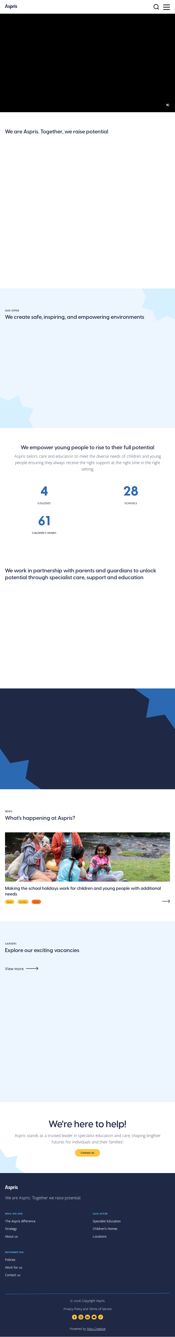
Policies (10, 1259)
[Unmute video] (168, 105)
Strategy (11, 1228)
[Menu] (166, 7)
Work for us (13, 1267)
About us (14, 224)
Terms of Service (100, 1308)
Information (14, 1252)
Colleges (69, 426)
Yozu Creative (96, 1328)
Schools (12, 426)
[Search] (156, 7)
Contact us (87, 1153)
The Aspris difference (128, 227)
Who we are (14, 1213)
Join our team (74, 224)
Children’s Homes (105, 1228)
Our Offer (100, 1213)
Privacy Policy (73, 1308)
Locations (14, 292)
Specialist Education (107, 1221)
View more (14, 968)
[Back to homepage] (11, 6)
